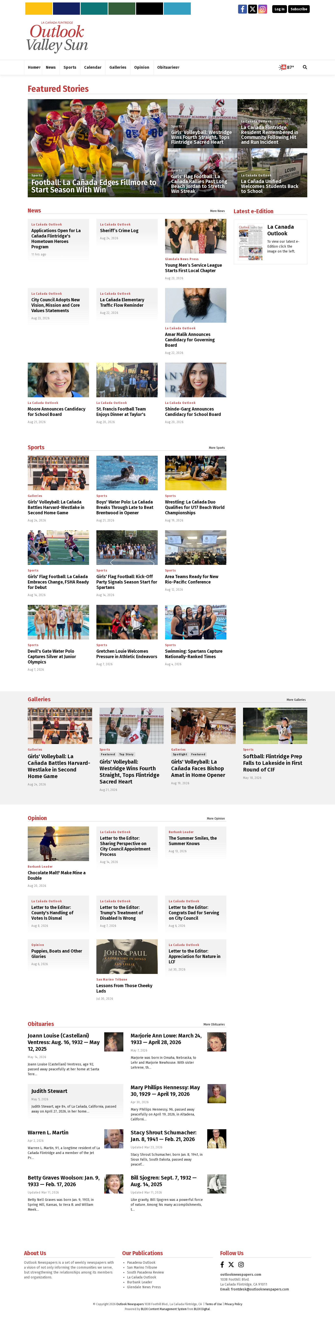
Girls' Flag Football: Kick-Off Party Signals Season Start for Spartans (126, 582)
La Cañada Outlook (256, 121)
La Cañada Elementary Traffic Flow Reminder (122, 302)
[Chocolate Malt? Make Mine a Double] (58, 843)
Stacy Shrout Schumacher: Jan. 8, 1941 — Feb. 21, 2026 (163, 1135)
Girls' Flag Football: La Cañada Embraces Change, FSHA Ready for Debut (58, 582)
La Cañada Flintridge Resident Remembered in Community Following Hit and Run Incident (269, 134)
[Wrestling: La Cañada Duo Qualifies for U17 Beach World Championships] (195, 473)
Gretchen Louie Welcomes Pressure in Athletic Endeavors (126, 654)
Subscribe (299, 9)
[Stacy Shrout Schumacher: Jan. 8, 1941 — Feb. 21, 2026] (216, 1138)
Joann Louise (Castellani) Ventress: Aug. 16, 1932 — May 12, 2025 (64, 1042)
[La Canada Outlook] (251, 244)
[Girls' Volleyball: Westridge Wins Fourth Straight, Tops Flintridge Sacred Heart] (132, 726)
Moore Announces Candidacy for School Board (56, 411)
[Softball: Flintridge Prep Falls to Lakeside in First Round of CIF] (275, 726)
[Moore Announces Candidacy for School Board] (58, 380)
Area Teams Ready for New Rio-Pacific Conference (191, 579)
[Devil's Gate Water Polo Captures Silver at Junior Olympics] (58, 622)
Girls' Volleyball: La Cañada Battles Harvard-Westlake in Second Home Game (56, 507)
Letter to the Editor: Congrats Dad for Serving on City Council (194, 913)
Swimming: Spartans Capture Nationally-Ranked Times (193, 654)
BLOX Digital (202, 1309)
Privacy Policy (233, 1304)
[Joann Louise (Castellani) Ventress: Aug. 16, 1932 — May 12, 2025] (113, 1041)
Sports (36, 175)
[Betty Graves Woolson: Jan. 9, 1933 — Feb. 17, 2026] (113, 1184)
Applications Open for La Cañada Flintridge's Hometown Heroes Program (56, 239)
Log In (279, 9)
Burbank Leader (40, 866)
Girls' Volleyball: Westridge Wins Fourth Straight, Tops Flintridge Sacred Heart (201, 137)
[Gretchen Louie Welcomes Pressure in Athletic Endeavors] (127, 622)
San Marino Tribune (111, 979)
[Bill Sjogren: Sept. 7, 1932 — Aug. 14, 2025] (216, 1184)
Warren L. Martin (48, 1132)
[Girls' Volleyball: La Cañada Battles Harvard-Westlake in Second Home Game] (58, 473)
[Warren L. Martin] (113, 1138)
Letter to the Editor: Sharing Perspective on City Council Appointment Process (125, 846)
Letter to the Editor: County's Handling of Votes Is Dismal (52, 913)
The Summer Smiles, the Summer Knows (193, 841)
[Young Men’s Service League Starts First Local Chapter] (195, 236)
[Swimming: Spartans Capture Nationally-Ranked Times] (195, 622)
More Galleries (296, 700)
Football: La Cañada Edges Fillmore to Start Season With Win (93, 186)
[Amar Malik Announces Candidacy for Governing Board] (195, 305)
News (34, 210)
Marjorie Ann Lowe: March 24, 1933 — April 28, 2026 (166, 1039)
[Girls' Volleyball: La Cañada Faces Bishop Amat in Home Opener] (203, 726)
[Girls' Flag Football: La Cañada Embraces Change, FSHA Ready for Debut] (58, 547)
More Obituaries (214, 1024)
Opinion (37, 818)
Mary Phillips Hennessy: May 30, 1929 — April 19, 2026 (165, 1090)
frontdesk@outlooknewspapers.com (260, 1289)
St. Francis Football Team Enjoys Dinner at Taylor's (121, 411)
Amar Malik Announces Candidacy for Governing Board (190, 340)
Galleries (35, 496)
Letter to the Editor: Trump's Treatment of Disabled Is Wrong (121, 913)
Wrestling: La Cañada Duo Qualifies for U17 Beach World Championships (195, 507)
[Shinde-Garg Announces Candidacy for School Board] (195, 380)
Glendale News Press (182, 259)
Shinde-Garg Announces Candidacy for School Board (193, 411)
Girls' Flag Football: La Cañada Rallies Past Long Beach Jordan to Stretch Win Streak (199, 183)
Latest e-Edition (253, 211)
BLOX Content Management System (164, 1309)
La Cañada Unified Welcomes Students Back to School (269, 186)
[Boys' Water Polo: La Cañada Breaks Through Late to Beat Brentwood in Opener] (127, 473)
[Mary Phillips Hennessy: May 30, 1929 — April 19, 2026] (216, 1093)
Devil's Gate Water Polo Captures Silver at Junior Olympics (52, 657)
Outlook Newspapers (130, 1304)
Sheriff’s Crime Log (119, 230)
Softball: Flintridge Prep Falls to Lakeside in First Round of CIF (272, 763)
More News (217, 211)
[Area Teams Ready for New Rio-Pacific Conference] (195, 547)
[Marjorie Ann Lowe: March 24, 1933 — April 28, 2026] (216, 1041)
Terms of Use (213, 1304)
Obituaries (41, 1024)
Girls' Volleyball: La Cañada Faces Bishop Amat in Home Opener (198, 768)
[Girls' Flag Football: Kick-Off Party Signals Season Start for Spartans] (127, 547)
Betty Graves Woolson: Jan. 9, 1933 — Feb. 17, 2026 (64, 1181)
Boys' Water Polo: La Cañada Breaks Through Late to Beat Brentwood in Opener (124, 507)
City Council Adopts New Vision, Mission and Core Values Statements (55, 305)
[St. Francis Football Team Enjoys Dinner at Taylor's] (127, 380)
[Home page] (57, 37)
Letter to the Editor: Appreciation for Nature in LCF (194, 956)
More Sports (217, 448)
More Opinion (216, 818)
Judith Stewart (49, 1091)
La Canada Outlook (280, 230)
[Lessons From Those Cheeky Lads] (127, 956)
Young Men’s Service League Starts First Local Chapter (193, 268)
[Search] (305, 67)
